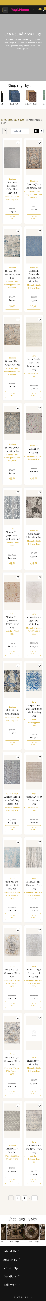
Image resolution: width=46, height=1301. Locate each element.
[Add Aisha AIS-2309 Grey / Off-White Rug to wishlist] (39, 577)
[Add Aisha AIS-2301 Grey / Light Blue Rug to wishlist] (18, 842)
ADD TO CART (12, 217)
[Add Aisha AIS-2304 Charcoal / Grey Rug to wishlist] (39, 842)
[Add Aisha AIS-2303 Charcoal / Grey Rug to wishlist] (18, 1018)
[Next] (44, 99)
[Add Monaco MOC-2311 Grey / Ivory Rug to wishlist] (39, 1106)
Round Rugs (18, 120)
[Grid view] (36, 131)
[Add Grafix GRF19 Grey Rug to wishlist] (18, 1106)
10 (34, 1198)
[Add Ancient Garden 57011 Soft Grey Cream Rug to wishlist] (18, 757)
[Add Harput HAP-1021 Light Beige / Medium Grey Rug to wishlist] (39, 665)
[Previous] (2, 99)
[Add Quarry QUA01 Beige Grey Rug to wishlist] (18, 319)
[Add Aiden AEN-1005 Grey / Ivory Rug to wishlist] (39, 757)
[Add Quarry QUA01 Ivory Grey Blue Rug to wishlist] (18, 231)
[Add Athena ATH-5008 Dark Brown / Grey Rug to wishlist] (18, 577)
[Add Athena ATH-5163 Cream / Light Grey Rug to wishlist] (18, 492)
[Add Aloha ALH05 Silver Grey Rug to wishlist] (39, 492)
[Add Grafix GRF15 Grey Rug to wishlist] (39, 408)
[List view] (41, 131)
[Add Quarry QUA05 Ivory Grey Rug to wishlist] (18, 408)
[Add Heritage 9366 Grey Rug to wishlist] (39, 1018)
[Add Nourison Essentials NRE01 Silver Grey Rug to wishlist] (18, 142)
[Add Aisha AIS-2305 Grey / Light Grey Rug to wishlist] (39, 930)
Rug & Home (26, 1297)
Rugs (9, 120)
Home (3, 120)
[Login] (33, 9)
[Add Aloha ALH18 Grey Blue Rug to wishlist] (18, 665)
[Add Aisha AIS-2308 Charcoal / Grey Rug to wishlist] (18, 930)
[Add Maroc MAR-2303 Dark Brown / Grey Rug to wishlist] (39, 319)
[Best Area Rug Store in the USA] (20, 10)
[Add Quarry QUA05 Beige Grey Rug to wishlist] (39, 142)
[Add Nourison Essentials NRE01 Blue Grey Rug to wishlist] (39, 231)
